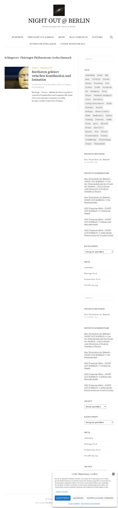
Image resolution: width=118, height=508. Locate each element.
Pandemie (99, 119)
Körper (88, 95)
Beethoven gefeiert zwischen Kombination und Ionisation (51, 76)
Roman (88, 127)
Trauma (104, 136)
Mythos (109, 115)
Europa (88, 83)
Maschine (89, 107)
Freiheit (88, 87)
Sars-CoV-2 (98, 127)
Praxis (87, 123)
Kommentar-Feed (92, 279)
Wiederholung (104, 140)
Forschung (98, 83)
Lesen (87, 99)
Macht (108, 103)
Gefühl (97, 87)
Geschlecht (107, 87)
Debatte (106, 79)
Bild (106, 75)
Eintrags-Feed (90, 273)
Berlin (99, 75)
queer (95, 123)
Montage (89, 111)
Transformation (91, 136)
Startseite (17, 37)
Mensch (99, 107)
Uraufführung (90, 140)
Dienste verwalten (62, 491)
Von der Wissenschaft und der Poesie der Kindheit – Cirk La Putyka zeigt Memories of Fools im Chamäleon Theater (98, 186)
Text (96, 132)
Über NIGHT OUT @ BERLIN (90, 503)
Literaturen (98, 99)
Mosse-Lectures (102, 111)
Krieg (104, 91)
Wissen (88, 144)
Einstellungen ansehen (100, 498)
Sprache (88, 132)
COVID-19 (96, 79)
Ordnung (89, 119)
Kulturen (97, 37)
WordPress (49, 503)
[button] (113, 474)
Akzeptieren (62, 498)
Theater (104, 132)
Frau (107, 83)
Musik (87, 115)
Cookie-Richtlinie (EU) (72, 44)
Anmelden (88, 267)
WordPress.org (91, 285)
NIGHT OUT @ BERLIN (59, 21)
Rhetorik (104, 123)
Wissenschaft (99, 144)
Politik (109, 119)
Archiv (61, 37)
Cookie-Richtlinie (74, 503)
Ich (86, 91)
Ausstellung (89, 75)
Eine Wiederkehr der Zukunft (97, 159)
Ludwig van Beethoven (94, 103)
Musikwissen (98, 115)
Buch (87, 79)
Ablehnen (78, 498)
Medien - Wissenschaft (42, 68)
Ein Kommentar (38, 87)
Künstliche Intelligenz (43, 44)
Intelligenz (95, 91)
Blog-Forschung (78, 37)
